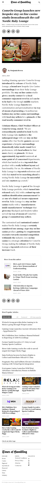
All (17, 317)
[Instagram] (29, 460)
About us (17, 463)
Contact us (18, 465)
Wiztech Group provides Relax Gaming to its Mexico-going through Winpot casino (11, 389)
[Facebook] (4, 31)
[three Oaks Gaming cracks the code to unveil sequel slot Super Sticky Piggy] (11, 422)
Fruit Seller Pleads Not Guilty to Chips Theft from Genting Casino (25, 277)
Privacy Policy (19, 460)
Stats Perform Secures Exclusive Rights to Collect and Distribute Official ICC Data (30, 431)
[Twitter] (9, 31)
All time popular (35, 317)
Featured (24, 317)
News (3, 24)
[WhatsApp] (18, 31)
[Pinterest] (13, 31)
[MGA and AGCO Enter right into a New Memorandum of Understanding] (7, 266)
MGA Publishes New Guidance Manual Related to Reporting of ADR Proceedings (11, 410)
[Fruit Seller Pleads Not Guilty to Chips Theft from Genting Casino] (7, 276)
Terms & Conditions (21, 458)
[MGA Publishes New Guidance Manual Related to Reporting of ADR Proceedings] (11, 401)
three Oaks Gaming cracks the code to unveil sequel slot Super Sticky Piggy (11, 431)
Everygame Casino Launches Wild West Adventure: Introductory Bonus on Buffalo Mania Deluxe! (19, 370)
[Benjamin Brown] (5, 70)
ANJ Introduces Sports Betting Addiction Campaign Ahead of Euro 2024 (25, 288)
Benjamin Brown (16, 70)
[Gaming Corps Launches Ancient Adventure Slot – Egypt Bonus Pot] (31, 381)
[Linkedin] (29, 463)
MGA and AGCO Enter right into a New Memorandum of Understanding (25, 266)
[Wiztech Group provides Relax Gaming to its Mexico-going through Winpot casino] (11, 381)
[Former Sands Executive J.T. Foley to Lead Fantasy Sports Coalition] (31, 401)
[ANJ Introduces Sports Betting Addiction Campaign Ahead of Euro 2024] (7, 287)
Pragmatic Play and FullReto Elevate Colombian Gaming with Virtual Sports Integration (21, 363)
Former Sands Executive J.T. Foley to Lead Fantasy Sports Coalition (31, 409)
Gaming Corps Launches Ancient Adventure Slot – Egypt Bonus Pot (31, 388)
